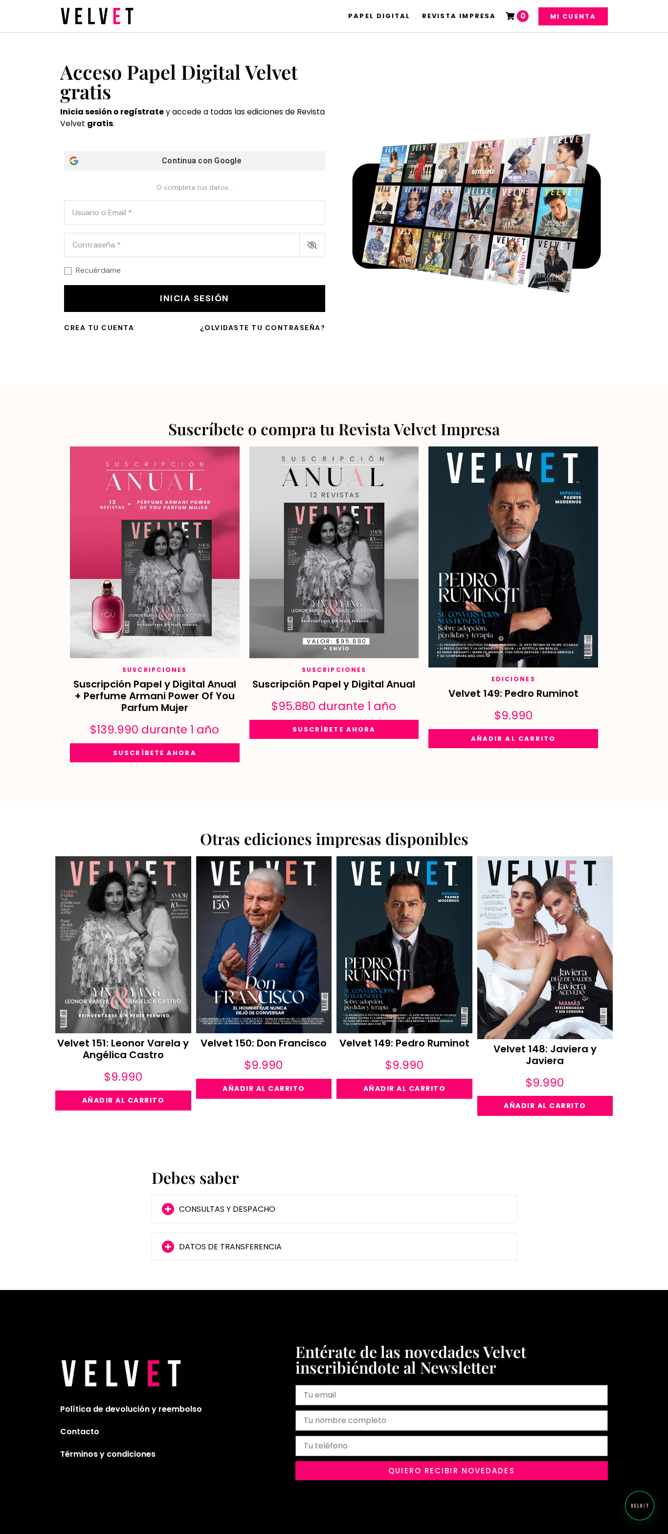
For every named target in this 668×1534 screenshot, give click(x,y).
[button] (334, 1209)
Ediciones (513, 679)
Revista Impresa (459, 16)
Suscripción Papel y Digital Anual (333, 684)
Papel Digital (379, 16)
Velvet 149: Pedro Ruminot (513, 693)
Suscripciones (154, 670)
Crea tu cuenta (99, 327)
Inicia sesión (194, 298)
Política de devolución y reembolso (131, 1409)
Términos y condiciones (108, 1454)
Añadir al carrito (513, 738)
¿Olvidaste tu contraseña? (263, 327)
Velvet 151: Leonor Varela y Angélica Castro (123, 1049)
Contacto (79, 1431)
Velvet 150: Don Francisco (263, 1043)
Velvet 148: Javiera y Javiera (545, 1054)
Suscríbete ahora (155, 752)
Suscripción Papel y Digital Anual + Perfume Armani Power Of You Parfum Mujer (154, 695)
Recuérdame (98, 270)
